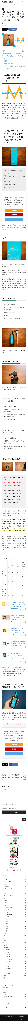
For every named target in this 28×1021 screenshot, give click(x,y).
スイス (7, 964)
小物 (5, 905)
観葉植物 (4, 992)
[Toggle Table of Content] (23, 51)
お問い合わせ (21, 1016)
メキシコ (8, 971)
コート (5, 891)
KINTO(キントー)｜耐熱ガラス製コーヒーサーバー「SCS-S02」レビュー (8, 777)
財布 (7, 926)
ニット (5, 898)
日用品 (4, 975)
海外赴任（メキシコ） (7, 985)
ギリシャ (8, 961)
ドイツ (7, 966)
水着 (5, 933)
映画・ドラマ (5, 978)
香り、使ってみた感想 (9, 65)
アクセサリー (9, 907)
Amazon (14, 210)
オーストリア (9, 959)
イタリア (8, 954)
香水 (7, 931)
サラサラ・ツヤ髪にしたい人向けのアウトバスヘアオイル (15, 67)
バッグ (5, 900)
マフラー (8, 917)
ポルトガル (8, 968)
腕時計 (7, 924)
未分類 (4, 980)
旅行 (3, 942)
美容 (3, 8)
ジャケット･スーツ (8, 895)
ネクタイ (8, 910)
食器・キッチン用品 (7, 996)
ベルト (7, 912)
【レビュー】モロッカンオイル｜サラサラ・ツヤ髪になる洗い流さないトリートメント (14, 57)
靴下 (7, 928)
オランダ (8, 957)
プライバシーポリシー (12, 1016)
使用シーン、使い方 (9, 63)
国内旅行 (6, 945)
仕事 (3, 938)
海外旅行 (6, 947)
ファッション (5, 886)
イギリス (8, 952)
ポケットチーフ (9, 914)
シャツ (5, 893)
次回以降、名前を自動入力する (10, 808)
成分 (6, 60)
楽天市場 (14, 214)
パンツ (5, 903)
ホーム (3, 6)
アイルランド (9, 949)
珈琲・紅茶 (5, 987)
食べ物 (4, 994)
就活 (5, 940)
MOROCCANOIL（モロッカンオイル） (12, 53)
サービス (4, 884)
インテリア (5, 879)
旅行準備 (8, 973)
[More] (19, 29)
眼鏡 (7, 921)
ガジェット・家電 (6, 881)
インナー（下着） (8, 888)
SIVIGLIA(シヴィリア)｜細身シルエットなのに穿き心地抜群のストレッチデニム (20, 777)
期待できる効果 (8, 61)
